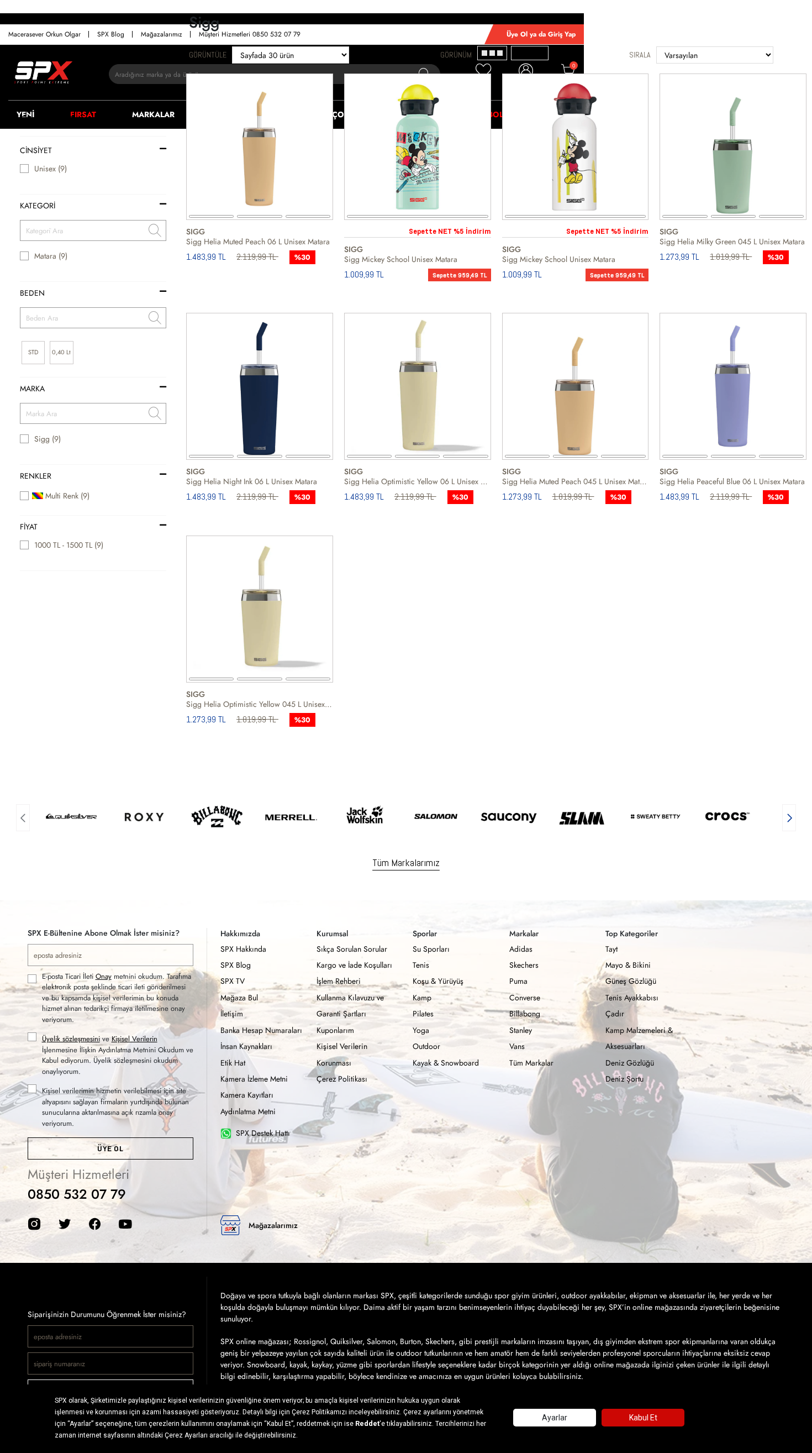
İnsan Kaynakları (246, 1046)
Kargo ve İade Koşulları (354, 965)
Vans (517, 1046)
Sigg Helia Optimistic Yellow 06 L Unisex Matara (417, 481)
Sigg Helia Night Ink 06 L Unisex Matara (251, 481)
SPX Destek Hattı (263, 1133)
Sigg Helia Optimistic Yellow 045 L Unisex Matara (259, 704)
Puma (518, 981)
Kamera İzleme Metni (254, 1078)
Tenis (421, 965)
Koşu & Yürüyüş (438, 981)
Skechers (524, 965)
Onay (104, 976)
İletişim (231, 1013)
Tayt (611, 948)
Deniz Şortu (624, 1078)
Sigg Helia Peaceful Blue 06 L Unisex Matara (732, 481)
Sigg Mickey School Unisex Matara (400, 259)
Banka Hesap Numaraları (261, 1030)
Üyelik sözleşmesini (71, 1039)
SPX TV (232, 981)
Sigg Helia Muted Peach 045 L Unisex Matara (575, 481)
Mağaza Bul (239, 997)
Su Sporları (431, 948)
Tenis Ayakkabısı (631, 997)
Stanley (520, 1030)
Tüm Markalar (531, 1062)
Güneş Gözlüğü (630, 981)
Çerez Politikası (342, 1078)
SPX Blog (235, 965)
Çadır (614, 1013)
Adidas (520, 948)
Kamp (422, 997)
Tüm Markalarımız (406, 862)
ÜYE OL (110, 1148)
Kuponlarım (335, 1030)
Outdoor (426, 1046)
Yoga (421, 1030)
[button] (23, 816)
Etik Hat (232, 1062)
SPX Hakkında (243, 948)
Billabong (524, 1013)
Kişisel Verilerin (134, 1039)
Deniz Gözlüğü (629, 1062)
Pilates (423, 1013)
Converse (524, 997)
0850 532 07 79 (77, 1194)
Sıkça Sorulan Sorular (352, 948)
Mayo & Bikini (628, 965)
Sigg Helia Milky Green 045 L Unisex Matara (732, 241)
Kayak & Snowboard (446, 1062)
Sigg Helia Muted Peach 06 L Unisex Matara (258, 241)
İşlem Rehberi (339, 981)
